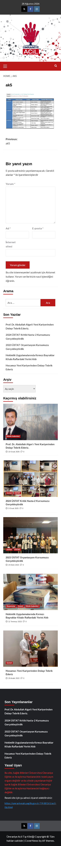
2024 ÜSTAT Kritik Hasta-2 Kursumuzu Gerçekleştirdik (28, 336)
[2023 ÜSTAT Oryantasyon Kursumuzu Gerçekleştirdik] (30, 535)
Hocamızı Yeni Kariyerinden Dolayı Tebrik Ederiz (29, 367)
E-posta (37, 228)
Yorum (10, 183)
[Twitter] (24, 9)
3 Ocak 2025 (13, 508)
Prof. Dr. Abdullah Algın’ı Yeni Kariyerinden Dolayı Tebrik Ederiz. (30, 326)
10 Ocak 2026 (14, 452)
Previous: (12, 141)
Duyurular (11, 606)
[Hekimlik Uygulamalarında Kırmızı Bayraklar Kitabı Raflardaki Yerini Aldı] (30, 592)
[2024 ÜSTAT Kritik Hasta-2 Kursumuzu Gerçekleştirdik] (30, 478)
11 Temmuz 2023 (15, 622)
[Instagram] (37, 9)
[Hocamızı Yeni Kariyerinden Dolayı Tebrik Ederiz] (30, 648)
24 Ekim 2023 (13, 565)
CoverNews (31, 840)
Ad (8, 228)
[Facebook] (30, 9)
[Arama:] (23, 302)
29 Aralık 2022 (14, 678)
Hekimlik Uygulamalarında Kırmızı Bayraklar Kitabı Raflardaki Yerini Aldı (30, 357)
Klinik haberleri (13, 436)
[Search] (56, 66)
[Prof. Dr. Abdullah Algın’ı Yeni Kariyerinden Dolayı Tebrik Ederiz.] (30, 422)
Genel (9, 493)
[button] (6, 66)
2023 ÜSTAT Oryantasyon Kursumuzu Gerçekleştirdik (27, 346)
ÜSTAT (17, 493)
